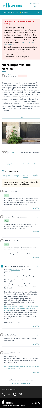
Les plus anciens (26, 176)
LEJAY (6, 191)
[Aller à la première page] (16, 5)
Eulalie (6, 335)
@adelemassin (15, 270)
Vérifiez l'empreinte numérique (21, 383)
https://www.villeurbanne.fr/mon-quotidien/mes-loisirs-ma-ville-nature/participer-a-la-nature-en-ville (21, 308)
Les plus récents (16, 176)
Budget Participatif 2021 (10, 12)
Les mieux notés (6, 176)
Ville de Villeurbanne (11, 266)
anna (6, 240)
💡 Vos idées (24, 12)
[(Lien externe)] (21, 133)
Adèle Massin (10, 75)
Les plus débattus (36, 176)
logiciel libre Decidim (19, 405)
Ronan (6, 353)
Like (13, 152)
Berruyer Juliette (10, 217)
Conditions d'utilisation (8, 389)
